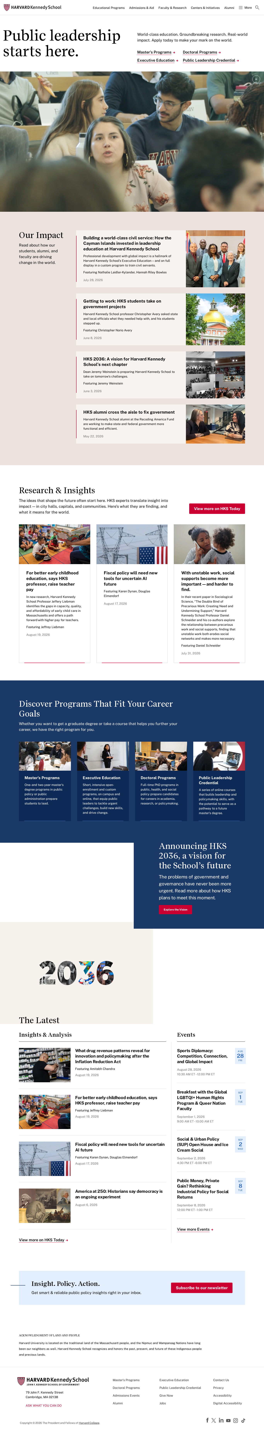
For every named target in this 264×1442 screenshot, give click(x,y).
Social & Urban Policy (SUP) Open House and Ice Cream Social (202, 1145)
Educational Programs (109, 8)
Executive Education (156, 60)
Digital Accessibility (227, 1403)
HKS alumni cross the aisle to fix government (129, 412)
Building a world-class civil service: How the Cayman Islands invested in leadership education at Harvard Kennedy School (127, 243)
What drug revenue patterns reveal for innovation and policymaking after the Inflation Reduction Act (112, 1056)
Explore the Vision (175, 909)
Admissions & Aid (141, 8)
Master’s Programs (154, 52)
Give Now (166, 1395)
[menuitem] (109, 9)
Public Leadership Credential (209, 60)
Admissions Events (126, 1395)
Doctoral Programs (200, 52)
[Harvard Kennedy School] (34, 7)
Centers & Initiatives (205, 8)
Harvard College (89, 1422)
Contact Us (221, 1380)
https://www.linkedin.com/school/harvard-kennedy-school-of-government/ (222, 1420)
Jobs (162, 1403)
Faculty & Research (172, 8)
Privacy (218, 1388)
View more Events (193, 1229)
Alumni (229, 8)
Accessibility (222, 1395)
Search (257, 8)
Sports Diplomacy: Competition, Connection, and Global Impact (202, 1056)
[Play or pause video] (256, 79)
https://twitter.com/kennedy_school (214, 1420)
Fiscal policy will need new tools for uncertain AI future (131, 578)
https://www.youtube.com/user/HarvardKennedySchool (229, 1420)
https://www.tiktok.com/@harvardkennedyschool (243, 1420)
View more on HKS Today (217, 508)
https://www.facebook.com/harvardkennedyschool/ (208, 1420)
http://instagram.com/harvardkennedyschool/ (236, 1421)
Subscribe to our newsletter (202, 1288)
